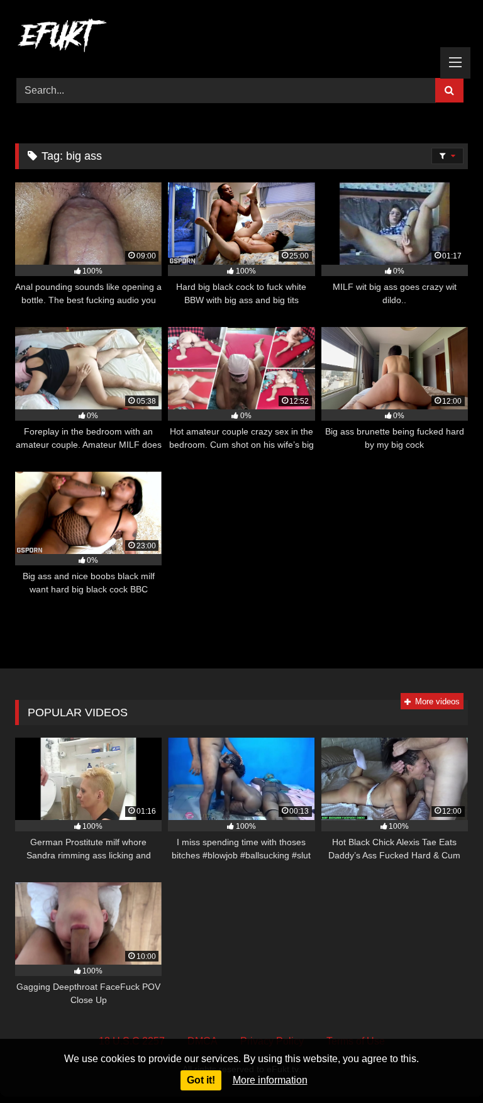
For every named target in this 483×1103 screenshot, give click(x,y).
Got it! (201, 1080)
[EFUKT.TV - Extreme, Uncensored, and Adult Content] (241, 37)
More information (270, 1080)
